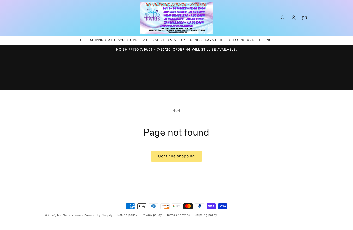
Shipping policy (206, 215)
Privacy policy (152, 215)
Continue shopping (176, 156)
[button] (283, 18)
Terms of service (178, 215)
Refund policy (127, 215)
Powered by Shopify (98, 215)
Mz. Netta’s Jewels (70, 215)
